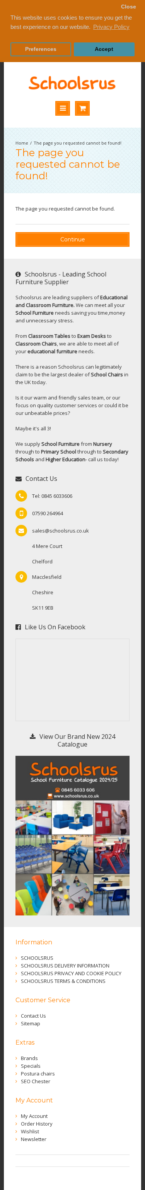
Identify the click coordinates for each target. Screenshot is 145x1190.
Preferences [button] (40, 49)
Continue (72, 239)
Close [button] (128, 7)
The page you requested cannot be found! (77, 143)
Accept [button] (104, 49)
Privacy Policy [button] (111, 27)
